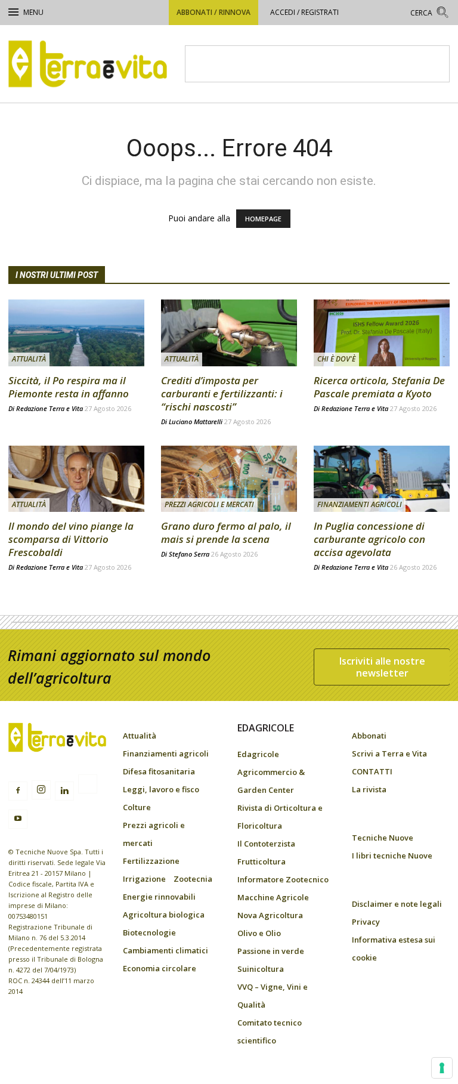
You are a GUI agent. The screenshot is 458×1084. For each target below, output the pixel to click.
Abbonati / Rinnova (213, 12)
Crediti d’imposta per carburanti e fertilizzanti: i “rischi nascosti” (222, 393)
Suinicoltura (260, 968)
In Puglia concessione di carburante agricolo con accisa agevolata (369, 539)
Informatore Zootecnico (283, 879)
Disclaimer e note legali (397, 903)
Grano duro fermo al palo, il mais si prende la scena (226, 532)
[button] (430, 14)
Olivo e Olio (259, 933)
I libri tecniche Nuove (392, 855)
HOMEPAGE (263, 218)
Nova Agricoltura (270, 915)
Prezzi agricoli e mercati (209, 504)
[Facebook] (17, 791)
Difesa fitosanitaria (159, 771)
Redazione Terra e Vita (49, 408)
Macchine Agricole (273, 897)
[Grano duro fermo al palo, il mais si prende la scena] (229, 479)
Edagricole (258, 754)
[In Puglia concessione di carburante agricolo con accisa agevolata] (382, 479)
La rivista (369, 789)
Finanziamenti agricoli (359, 504)
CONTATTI (372, 771)
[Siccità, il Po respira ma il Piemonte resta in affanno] (76, 332)
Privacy (366, 921)
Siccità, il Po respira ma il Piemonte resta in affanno (68, 386)
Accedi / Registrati (304, 12)
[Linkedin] (64, 791)
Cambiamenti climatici (165, 950)
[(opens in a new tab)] (382, 332)
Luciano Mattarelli (195, 421)
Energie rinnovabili (159, 896)
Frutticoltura (261, 861)
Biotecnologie (149, 932)
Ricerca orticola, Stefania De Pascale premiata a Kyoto (379, 386)
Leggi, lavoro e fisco (161, 789)
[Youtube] (17, 819)
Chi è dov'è (336, 359)
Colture (137, 807)
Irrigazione (144, 878)
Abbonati (369, 735)
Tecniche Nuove (382, 837)
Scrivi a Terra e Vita (389, 753)
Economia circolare (159, 968)
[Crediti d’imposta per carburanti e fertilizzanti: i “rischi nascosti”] (229, 332)
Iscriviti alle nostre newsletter (382, 667)
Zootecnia (193, 878)
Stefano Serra (189, 553)
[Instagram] (41, 789)
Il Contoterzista (266, 843)
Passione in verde (270, 951)
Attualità (29, 359)
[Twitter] (87, 785)
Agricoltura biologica (164, 914)
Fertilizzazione (151, 861)
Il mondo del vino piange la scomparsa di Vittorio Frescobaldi (71, 539)
